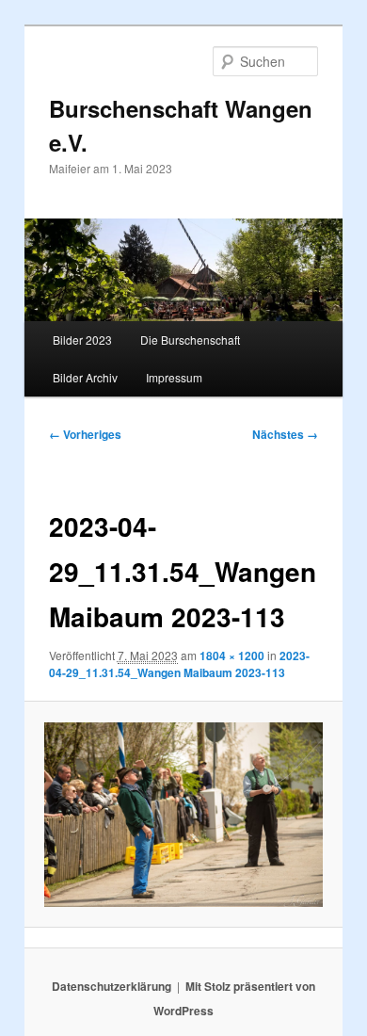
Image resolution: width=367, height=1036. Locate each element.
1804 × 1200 (231, 655)
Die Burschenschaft (190, 340)
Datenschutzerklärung (111, 986)
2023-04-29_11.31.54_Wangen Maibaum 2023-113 (179, 664)
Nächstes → (285, 434)
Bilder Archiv (85, 377)
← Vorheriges (85, 434)
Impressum (174, 377)
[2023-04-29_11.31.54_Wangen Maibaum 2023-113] (183, 815)
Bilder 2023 (82, 340)
